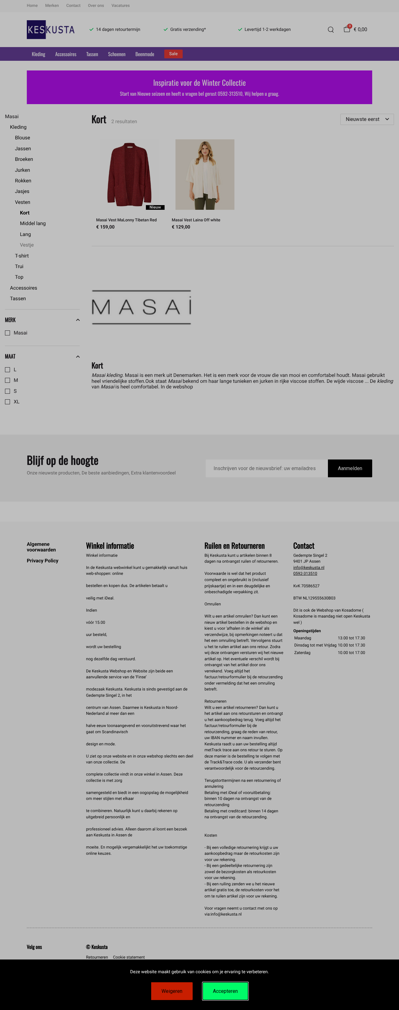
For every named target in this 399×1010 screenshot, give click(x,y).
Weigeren (171, 991)
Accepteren (225, 991)
